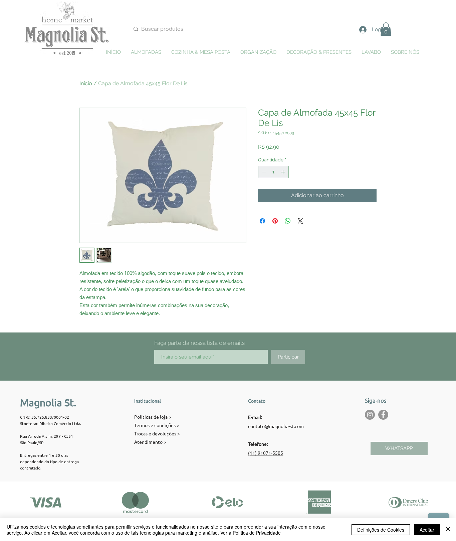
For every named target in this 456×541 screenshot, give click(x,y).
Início (85, 83)
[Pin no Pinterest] (275, 221)
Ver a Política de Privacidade (250, 532)
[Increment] (283, 172)
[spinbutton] (273, 172)
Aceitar (427, 529)
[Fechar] (448, 530)
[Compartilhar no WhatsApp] (288, 221)
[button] (386, 29)
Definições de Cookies (380, 529)
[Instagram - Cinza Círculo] (370, 415)
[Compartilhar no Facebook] (262, 221)
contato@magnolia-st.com (276, 426)
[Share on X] (300, 221)
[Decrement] (263, 172)
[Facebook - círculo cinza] (383, 415)
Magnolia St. (48, 402)
